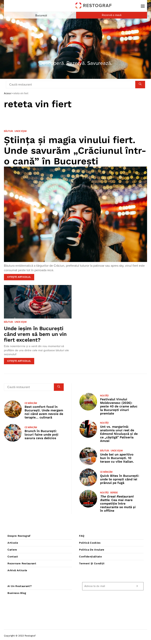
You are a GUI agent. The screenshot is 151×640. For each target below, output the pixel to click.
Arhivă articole (17, 570)
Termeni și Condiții (91, 563)
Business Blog (16, 593)
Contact (12, 556)
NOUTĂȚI (104, 396)
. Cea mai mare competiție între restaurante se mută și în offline (118, 503)
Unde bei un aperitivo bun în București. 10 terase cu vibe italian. (117, 458)
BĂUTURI (8, 131)
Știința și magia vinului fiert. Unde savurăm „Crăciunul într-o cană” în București (75, 150)
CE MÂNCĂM (31, 403)
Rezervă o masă (111, 15)
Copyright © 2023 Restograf (20, 635)
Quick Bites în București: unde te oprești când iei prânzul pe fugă (119, 479)
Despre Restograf (18, 535)
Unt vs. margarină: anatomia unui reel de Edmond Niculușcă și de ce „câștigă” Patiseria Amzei (119, 434)
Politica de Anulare (91, 549)
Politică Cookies (89, 542)
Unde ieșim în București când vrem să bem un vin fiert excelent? (35, 334)
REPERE (114, 493)
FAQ (81, 535)
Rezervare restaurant (21, 563)
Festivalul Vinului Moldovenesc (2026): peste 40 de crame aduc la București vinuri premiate (118, 406)
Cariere (12, 549)
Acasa (7, 93)
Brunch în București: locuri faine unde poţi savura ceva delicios (41, 434)
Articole (12, 542)
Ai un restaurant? (19, 586)
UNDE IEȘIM (21, 131)
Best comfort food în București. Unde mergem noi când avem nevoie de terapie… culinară (44, 412)
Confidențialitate (90, 556)
